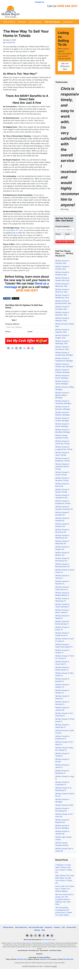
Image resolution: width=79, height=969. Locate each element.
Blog (43, 930)
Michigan (48, 939)
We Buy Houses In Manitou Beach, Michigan (62, 395)
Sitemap (37, 930)
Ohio (43, 939)
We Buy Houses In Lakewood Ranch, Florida (62, 466)
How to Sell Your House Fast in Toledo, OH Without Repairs (64, 888)
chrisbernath (10, 42)
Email (30, 331)
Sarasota (44, 943)
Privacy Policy (71, 927)
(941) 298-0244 (68, 959)
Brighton (28, 943)
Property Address (12, 324)
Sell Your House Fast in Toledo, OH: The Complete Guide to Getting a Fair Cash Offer (64, 899)
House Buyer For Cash (14, 230)
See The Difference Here (64, 66)
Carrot (54, 966)
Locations (67, 22)
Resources (48, 927)
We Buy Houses (8, 927)
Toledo (14, 943)
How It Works (9, 22)
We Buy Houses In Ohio (64, 805)
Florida (53, 939)
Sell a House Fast (21, 927)
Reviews (22, 22)
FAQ (63, 927)
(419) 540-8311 (67, 6)
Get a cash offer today (35, 927)
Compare (57, 927)
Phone (7, 331)
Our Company (35, 22)
